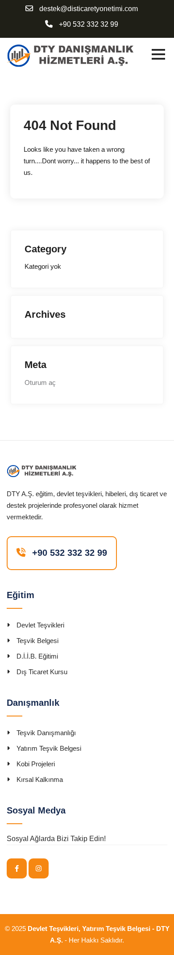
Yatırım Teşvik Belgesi (49, 748)
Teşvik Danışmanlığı (46, 732)
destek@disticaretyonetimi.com (88, 8)
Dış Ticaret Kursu (42, 672)
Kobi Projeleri (36, 764)
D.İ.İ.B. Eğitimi (37, 656)
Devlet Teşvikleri (40, 625)
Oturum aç (40, 382)
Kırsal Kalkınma (40, 779)
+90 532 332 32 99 (88, 24)
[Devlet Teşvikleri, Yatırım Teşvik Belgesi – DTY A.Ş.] (70, 55)
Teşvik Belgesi (37, 640)
